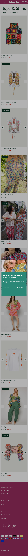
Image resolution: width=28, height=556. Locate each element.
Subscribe (20, 287)
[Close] (24, 261)
